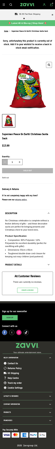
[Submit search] (10, 4)
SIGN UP (9, 318)
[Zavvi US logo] (27, 4)
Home (6, 31)
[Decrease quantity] (5, 162)
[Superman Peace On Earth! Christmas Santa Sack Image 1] (8, 120)
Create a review (27, 290)
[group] (27, 86)
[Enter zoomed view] (49, 65)
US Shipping (13, 373)
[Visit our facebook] (4, 332)
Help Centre (13, 378)
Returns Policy (14, 368)
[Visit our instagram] (18, 332)
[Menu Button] (3, 4)
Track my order (15, 382)
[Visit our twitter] (11, 332)
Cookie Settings (15, 387)
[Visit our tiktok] (26, 332)
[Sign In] (44, 4)
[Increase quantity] (19, 162)
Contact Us (13, 363)
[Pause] (52, 15)
